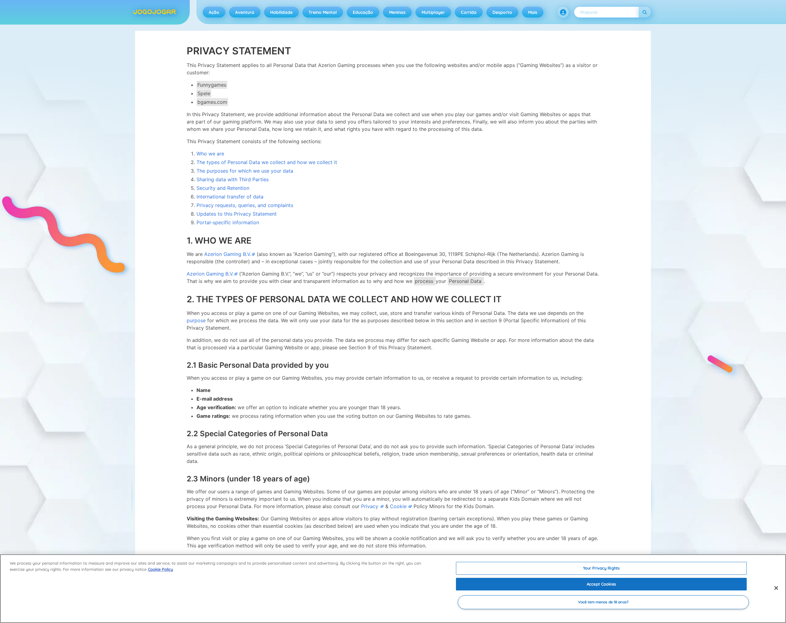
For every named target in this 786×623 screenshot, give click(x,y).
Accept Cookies (601, 584)
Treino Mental (323, 12)
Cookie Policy (160, 569)
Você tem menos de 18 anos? (603, 602)
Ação (214, 12)
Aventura (244, 12)
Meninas (397, 12)
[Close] (776, 588)
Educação (363, 12)
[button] (563, 12)
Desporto (502, 12)
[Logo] (154, 12)
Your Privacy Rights (601, 568)
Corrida (469, 12)
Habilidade (281, 12)
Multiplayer (433, 12)
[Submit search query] (645, 12)
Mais (532, 12)
